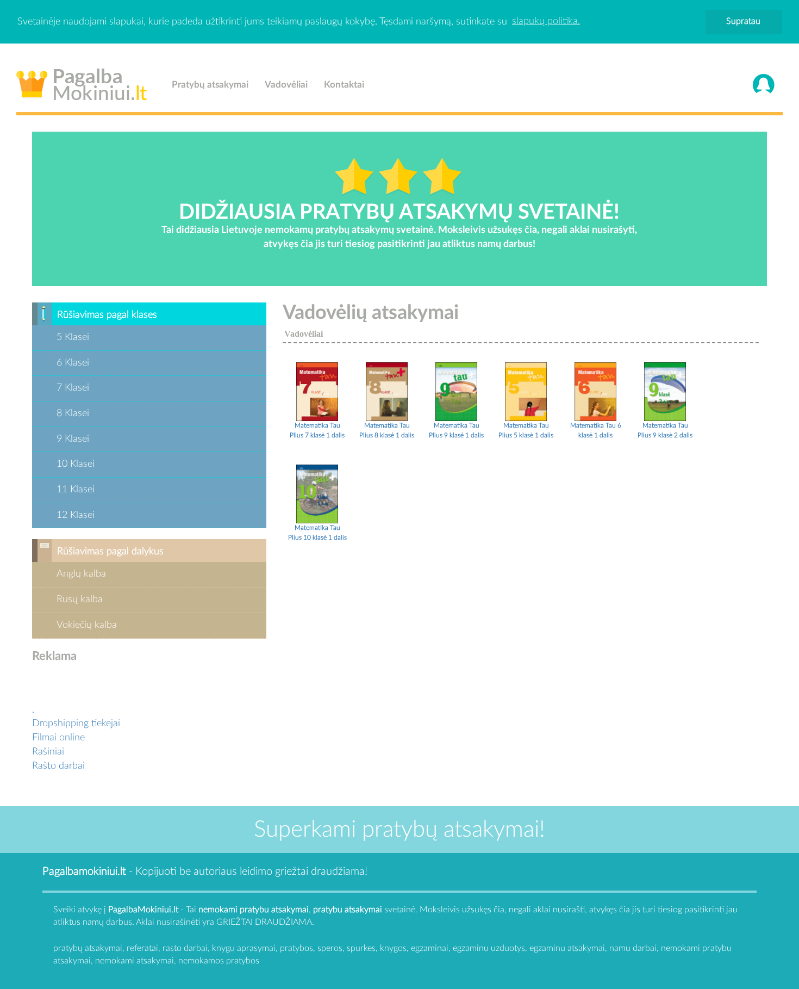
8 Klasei (73, 413)
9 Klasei (73, 439)
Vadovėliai (286, 84)
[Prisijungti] (764, 85)
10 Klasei (76, 464)
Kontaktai (344, 84)
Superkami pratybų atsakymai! (399, 829)
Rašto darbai (58, 766)
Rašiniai (48, 752)
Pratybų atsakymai (210, 84)
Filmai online (58, 738)
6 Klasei (73, 363)
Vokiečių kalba (87, 625)
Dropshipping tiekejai (76, 723)
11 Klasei (76, 490)
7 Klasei (73, 388)
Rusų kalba (80, 599)
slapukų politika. (546, 21)
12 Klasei (76, 515)
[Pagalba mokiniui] (81, 82)
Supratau (743, 21)
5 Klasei (73, 337)
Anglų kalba (81, 574)
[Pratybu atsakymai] (317, 391)
